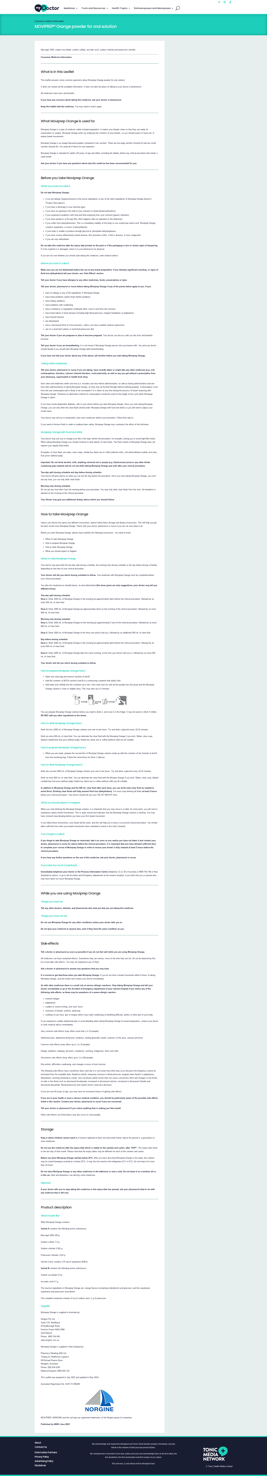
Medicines (69, 8)
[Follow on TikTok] (230, 2)
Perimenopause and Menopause (152, 8)
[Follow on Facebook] (219, 2)
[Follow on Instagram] (224, 2)
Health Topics (119, 8)
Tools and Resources (93, 8)
